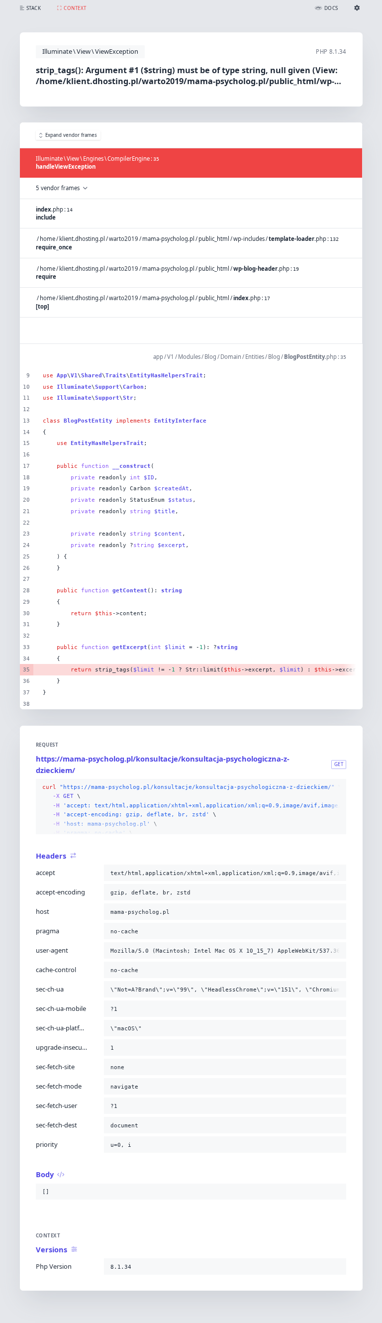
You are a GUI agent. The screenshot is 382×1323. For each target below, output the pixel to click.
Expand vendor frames (71, 135)
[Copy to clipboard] (337, 787)
